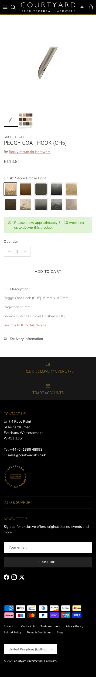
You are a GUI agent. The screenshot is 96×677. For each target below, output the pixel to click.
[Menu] (5, 7)
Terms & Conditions (39, 632)
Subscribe (47, 562)
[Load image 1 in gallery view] (48, 63)
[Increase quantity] (26, 251)
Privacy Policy (74, 626)
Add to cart (48, 271)
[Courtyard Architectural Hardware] (48, 7)
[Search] (15, 7)
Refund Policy (12, 632)
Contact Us (28, 626)
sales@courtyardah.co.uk (26, 455)
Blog (60, 632)
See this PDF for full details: (25, 325)
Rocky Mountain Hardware (30, 151)
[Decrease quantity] (8, 251)
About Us (10, 626)
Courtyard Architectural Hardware (35, 661)
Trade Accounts (50, 626)
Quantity (11, 241)
